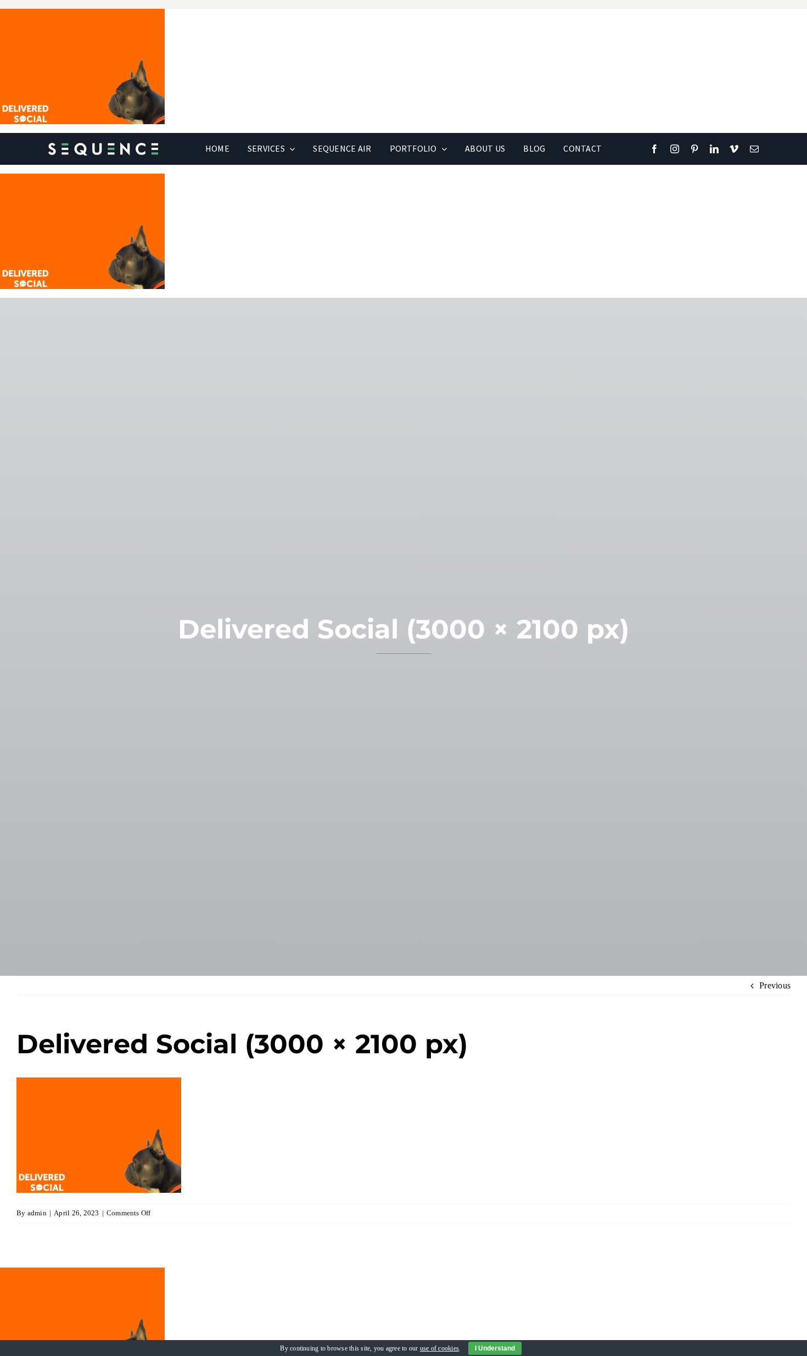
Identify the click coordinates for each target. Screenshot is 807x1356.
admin (37, 1213)
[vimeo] (734, 149)
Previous (775, 985)
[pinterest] (694, 149)
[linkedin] (714, 149)
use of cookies (439, 1348)
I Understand (495, 1348)
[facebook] (654, 149)
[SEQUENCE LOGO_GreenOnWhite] (103, 146)
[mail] (754, 149)
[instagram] (674, 149)
